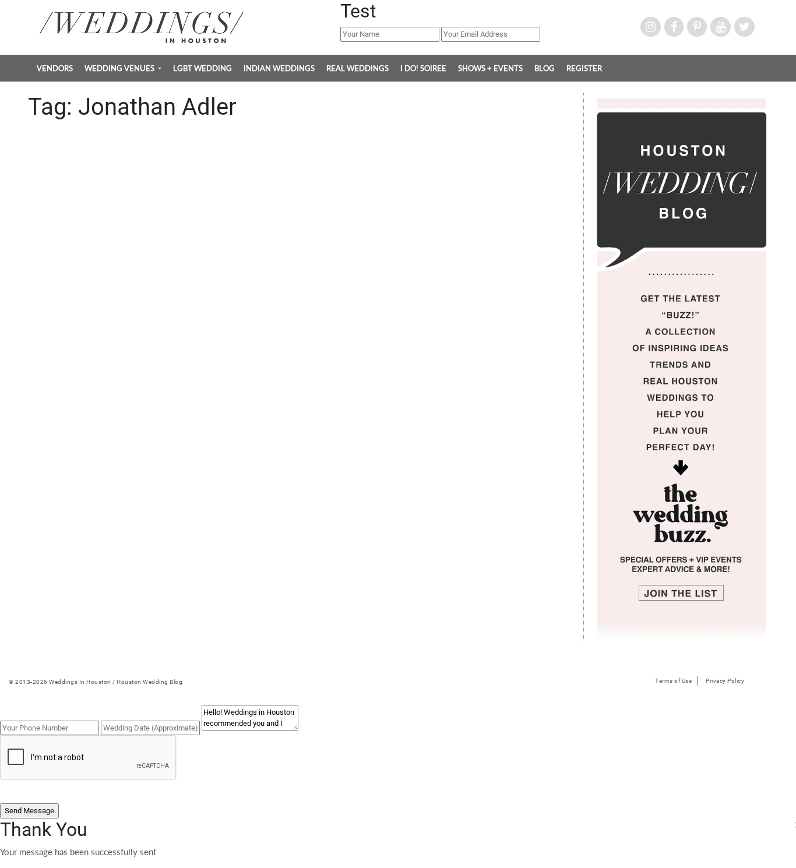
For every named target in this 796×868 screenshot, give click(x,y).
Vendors (55, 68)
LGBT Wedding (202, 68)
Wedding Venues (120, 68)
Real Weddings (357, 68)
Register (584, 68)
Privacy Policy (725, 681)
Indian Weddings (279, 68)
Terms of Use (673, 681)
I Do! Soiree (423, 68)
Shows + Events (490, 68)
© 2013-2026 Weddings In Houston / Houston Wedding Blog (95, 682)
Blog (544, 68)
